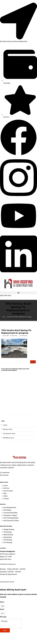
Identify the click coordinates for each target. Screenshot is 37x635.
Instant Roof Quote (7, 582)
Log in (5, 425)
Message (3, 617)
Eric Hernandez (23, 335)
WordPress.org (8, 438)
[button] (18, 292)
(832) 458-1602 (5, 559)
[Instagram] (18, 198)
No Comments (13, 335)
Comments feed (9, 433)
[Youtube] (18, 232)
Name (2, 602)
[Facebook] (18, 155)
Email (2, 609)
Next (32, 362)
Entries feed (7, 429)
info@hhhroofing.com (8, 564)
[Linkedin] (18, 274)
